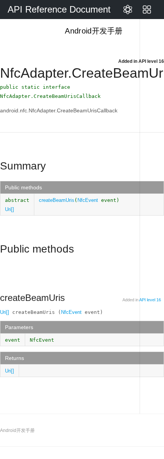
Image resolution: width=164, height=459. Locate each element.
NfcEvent (87, 200)
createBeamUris (56, 200)
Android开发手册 (93, 31)
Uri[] (9, 209)
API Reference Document (59, 9)
